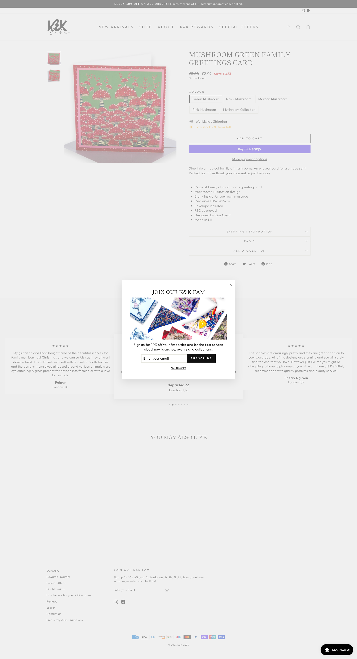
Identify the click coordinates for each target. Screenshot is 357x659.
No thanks (178, 368)
